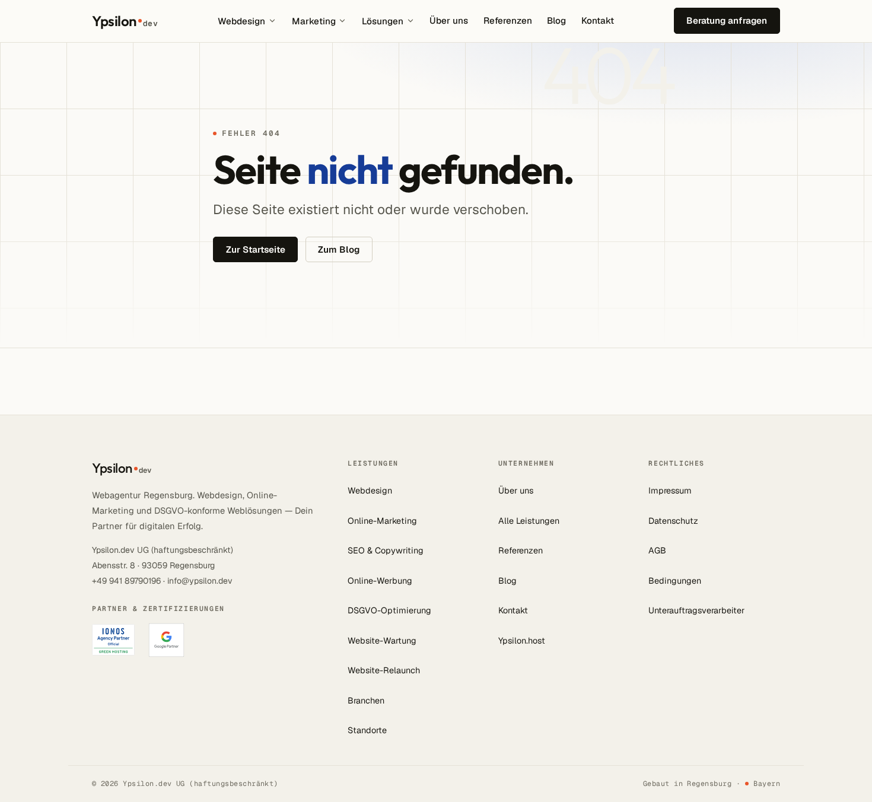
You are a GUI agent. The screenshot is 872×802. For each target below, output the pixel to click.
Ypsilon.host (521, 640)
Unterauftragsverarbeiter (696, 610)
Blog (556, 20)
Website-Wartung (382, 640)
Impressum (670, 490)
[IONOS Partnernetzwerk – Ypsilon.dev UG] (113, 639)
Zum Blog (338, 249)
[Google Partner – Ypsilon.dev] (166, 640)
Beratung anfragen (726, 20)
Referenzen (507, 20)
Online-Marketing (382, 520)
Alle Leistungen (528, 520)
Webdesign (241, 21)
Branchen (366, 700)
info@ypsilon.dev (200, 580)
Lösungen (382, 21)
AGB (657, 550)
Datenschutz (673, 520)
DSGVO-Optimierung (389, 610)
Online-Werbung (380, 580)
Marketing (314, 21)
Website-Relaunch (384, 670)
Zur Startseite (255, 249)
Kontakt (597, 20)
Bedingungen (674, 580)
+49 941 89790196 (126, 580)
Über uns (448, 20)
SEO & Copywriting (386, 550)
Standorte (367, 730)
